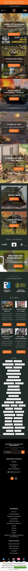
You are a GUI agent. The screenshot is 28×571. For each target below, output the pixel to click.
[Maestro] (24, 559)
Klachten (14, 530)
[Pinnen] (19, 562)
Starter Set (20, 427)
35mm (6, 405)
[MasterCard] (4, 562)
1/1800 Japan (8, 364)
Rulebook (18, 421)
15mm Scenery (14, 376)
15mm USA (9, 383)
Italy (19, 414)
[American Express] (4, 559)
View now (19, 167)
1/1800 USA (20, 364)
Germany (19, 411)
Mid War (18, 418)
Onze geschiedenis (14, 514)
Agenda (14, 532)
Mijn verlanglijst (14, 548)
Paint (8, 421)
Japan (9, 418)
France (18, 408)
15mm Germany (13, 370)
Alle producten (14, 553)
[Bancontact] (9, 562)
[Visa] (24, 562)
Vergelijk (14, 551)
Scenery (18, 424)
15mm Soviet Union (13, 380)
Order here (14, 130)
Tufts (10, 430)
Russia (9, 424)
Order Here (14, 98)
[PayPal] (14, 562)
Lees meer (7, 324)
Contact (14, 525)
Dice (22, 405)
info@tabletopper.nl (14, 472)
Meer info (18, 266)
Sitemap (14, 528)
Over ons (14, 511)
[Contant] (9, 559)
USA (17, 430)
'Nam (9, 361)
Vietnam (19, 433)
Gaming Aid (8, 411)
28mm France (14, 386)
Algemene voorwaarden (14, 516)
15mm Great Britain (13, 373)
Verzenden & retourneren (14, 523)
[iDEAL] (14, 559)
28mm (19, 383)
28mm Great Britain (13, 392)
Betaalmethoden (14, 521)
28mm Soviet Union (13, 399)
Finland (9, 408)
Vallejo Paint (8, 433)
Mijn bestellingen (14, 546)
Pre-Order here (14, 34)
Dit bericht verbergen (20, 567)
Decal (14, 405)
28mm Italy (13, 395)
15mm (17, 367)
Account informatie (14, 543)
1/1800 (18, 361)
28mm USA (9, 402)
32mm (19, 402)
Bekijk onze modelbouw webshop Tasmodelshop (14, 536)
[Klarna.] (19, 559)
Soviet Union (8, 427)
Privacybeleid (14, 518)
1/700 (9, 367)
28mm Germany (13, 389)
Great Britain (9, 414)
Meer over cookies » (14, 569)
